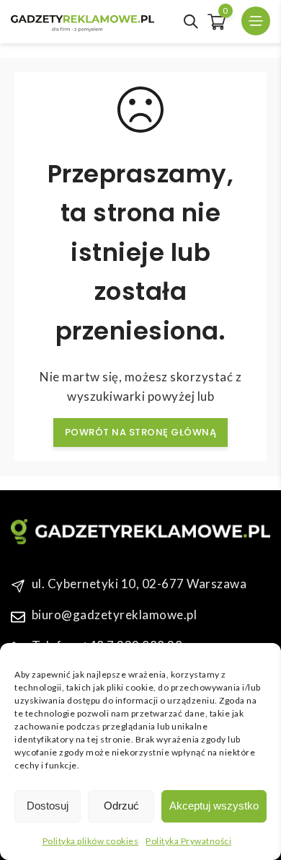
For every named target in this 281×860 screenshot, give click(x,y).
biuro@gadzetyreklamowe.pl (114, 614)
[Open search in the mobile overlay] (191, 21)
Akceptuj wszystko (214, 805)
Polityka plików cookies (91, 840)
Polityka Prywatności (188, 840)
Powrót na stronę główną (141, 432)
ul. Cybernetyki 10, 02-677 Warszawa (139, 583)
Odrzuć (121, 805)
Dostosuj (47, 805)
